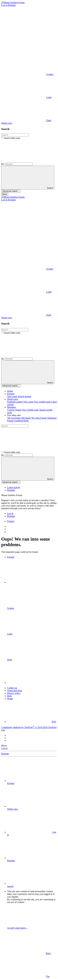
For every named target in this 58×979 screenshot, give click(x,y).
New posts (12, 396)
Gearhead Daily (21, 420)
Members (11, 407)
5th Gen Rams (14, 418)
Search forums (24, 396)
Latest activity (13, 487)
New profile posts (42, 402)
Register (11, 490)
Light (48, 97)
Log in (4, 748)
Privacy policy (14, 693)
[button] (23, 51)
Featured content (15, 402)
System (49, 74)
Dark (48, 120)
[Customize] (23, 28)
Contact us (12, 688)
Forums (10, 393)
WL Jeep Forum (39, 418)
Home (10, 391)
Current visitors (14, 410)
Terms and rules (14, 690)
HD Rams (26, 418)
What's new (12, 399)
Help (9, 696)
